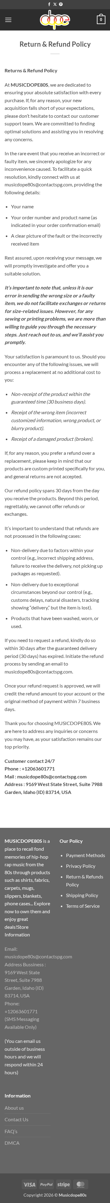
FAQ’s (11, 1131)
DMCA (12, 1143)
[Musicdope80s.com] (55, 20)
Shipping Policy (82, 895)
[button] (8, 19)
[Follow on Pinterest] (61, 4)
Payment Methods (85, 855)
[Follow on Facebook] (49, 4)
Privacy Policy (80, 866)
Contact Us (16, 1119)
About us (14, 1108)
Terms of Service (83, 906)
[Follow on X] (55, 4)
